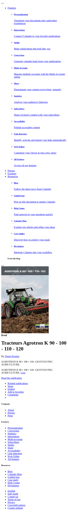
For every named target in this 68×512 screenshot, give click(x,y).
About (11, 410)
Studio (11, 445)
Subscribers (13, 442)
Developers (13, 485)
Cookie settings (15, 508)
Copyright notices (16, 505)
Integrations (13, 436)
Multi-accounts (15, 439)
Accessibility (14, 450)
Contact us (13, 496)
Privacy (11, 502)
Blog (10, 471)
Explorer (12, 173)
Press (10, 415)
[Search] (2, 265)
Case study (13, 480)
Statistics (12, 433)
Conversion (13, 430)
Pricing (11, 170)
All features (13, 459)
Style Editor (13, 456)
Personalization (15, 428)
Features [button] (12, 8)
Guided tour (14, 477)
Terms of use (14, 499)
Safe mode (13, 493)
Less (23, 372)
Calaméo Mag (15, 474)
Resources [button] (13, 176)
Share (10, 447)
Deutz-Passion (12, 356)
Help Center (14, 482)
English (11, 491)
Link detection (15, 453)
